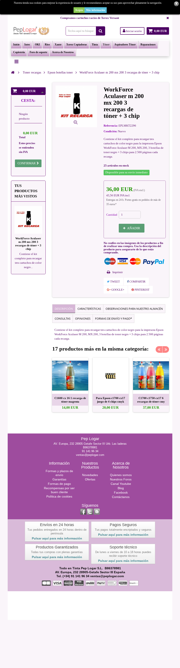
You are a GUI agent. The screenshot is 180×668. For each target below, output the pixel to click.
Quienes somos (121, 475)
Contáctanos (121, 497)
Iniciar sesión (133, 31)
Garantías (59, 479)
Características (89, 309)
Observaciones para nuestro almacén (134, 309)
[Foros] (97, 512)
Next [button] (165, 349)
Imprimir (117, 272)
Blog (121, 488)
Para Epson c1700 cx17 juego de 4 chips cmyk (110, 399)
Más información (95, 10)
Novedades (90, 475)
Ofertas (90, 479)
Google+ (117, 289)
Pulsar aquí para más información (57, 538)
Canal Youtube (121, 483)
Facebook (121, 492)
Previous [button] (159, 349)
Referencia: (111, 125)
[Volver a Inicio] (12, 72)
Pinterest (141, 289)
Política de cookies (59, 496)
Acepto (79, 10)
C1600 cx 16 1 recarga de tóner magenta (70, 399)
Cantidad (111, 214)
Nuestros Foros (120, 479)
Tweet (115, 281)
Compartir (137, 281)
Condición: (110, 131)
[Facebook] (83, 512)
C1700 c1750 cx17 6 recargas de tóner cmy (151, 399)
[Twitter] (90, 512)
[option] (70, 385)
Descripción (64, 309)
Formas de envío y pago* (113, 319)
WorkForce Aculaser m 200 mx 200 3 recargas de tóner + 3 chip (28, 244)
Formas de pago (59, 483)
